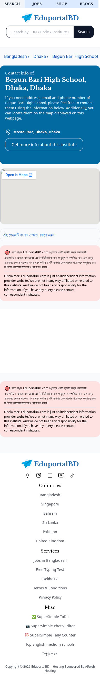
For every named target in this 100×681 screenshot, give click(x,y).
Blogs (86, 4)
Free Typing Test (50, 569)
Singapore (50, 504)
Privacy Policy (50, 597)
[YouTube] (61, 475)
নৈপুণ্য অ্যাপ (50, 653)
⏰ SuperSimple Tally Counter (50, 635)
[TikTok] (72, 475)
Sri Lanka (50, 522)
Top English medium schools (50, 644)
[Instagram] (39, 475)
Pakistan (50, 531)
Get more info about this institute (44, 144)
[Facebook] (27, 475)
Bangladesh (50, 494)
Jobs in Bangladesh (50, 560)
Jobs (37, 4)
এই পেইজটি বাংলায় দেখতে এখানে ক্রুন (28, 235)
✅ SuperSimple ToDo (50, 616)
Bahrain (50, 513)
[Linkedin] (50, 475)
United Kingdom (50, 540)
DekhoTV (50, 578)
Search (12, 4)
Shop (61, 4)
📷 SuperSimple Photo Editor (50, 625)
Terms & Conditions (50, 588)
